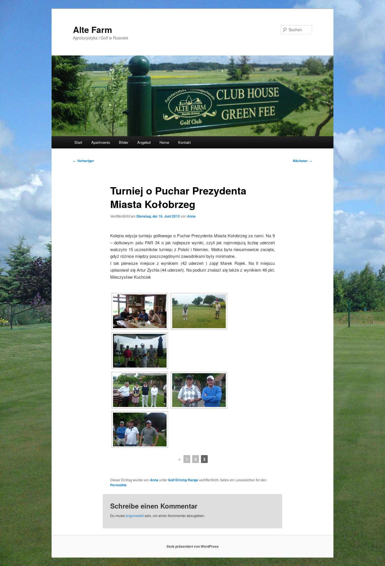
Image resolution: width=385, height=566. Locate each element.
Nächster (302, 160)
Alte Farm (92, 29)
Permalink (118, 484)
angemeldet (134, 515)
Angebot (144, 142)
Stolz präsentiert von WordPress (193, 546)
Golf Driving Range (183, 479)
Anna (191, 216)
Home (164, 142)
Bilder (123, 142)
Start (78, 142)
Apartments (100, 142)
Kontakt (184, 142)
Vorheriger (83, 160)
